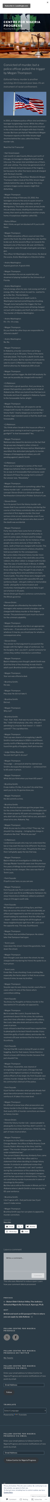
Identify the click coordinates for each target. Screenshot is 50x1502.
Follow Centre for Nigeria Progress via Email (20, 1367)
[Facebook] (15, 1337)
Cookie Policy (8, 1492)
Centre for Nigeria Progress (22, 23)
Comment (38, 1275)
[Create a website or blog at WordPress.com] (4, 1484)
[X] (7, 1337)
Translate (23, 1415)
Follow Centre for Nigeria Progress (21, 1460)
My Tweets (8, 1358)
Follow (9, 1392)
